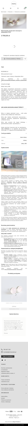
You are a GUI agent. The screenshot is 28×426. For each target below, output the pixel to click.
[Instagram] (5, 360)
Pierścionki (10, 11)
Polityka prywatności (6, 400)
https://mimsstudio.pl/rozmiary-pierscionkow (13, 269)
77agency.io (16, 417)
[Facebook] (2, 360)
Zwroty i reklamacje (5, 401)
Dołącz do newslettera (8, 356)
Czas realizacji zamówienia (7, 389)
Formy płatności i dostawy (7, 388)
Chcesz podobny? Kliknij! (13, 58)
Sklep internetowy (12, 421)
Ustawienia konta (5, 381)
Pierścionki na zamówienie (20, 11)
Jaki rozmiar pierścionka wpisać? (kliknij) (12, 107)
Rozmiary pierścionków (6, 368)
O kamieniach (4, 369)
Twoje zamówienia (5, 379)
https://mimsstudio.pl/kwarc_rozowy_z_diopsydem (14, 80)
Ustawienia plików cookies (7, 373)
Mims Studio (3, 11)
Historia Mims (4, 396)
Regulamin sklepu (5, 371)
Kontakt (3, 398)
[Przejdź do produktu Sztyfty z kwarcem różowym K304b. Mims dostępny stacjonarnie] (14, 289)
